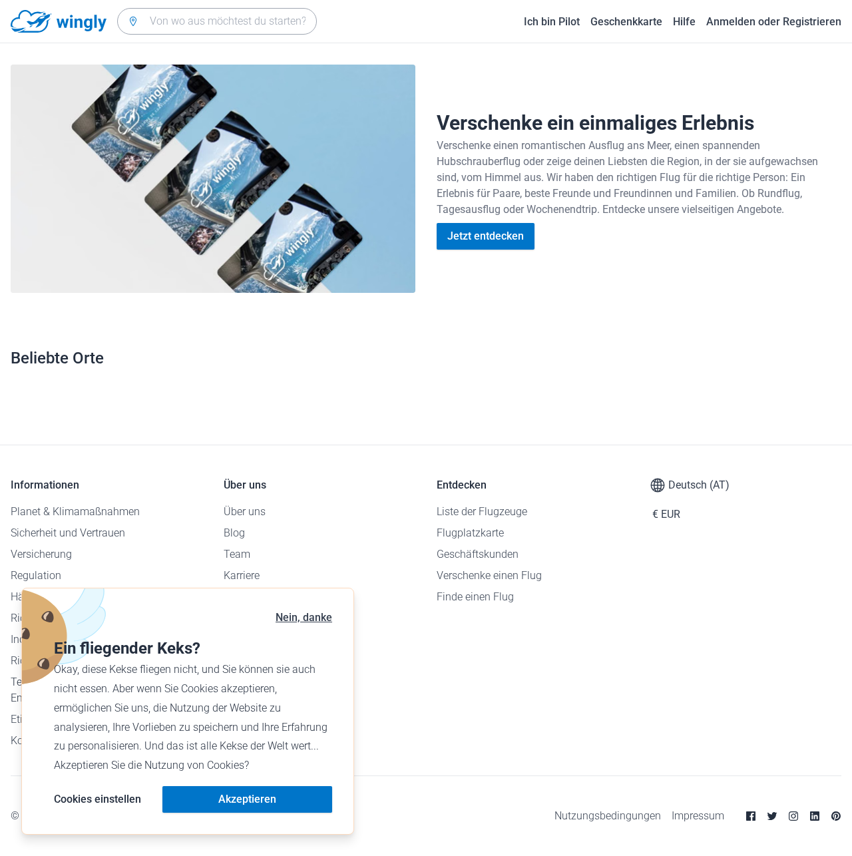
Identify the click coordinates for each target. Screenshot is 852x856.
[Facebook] (751, 816)
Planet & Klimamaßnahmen (75, 511)
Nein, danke (304, 617)
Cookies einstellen (97, 799)
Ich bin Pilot (552, 21)
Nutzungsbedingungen (607, 815)
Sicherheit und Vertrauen (68, 533)
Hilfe (684, 21)
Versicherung (41, 554)
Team (237, 554)
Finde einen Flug (475, 596)
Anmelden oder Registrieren (773, 21)
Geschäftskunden (478, 554)
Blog (234, 533)
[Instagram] (793, 816)
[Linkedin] (814, 816)
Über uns (245, 511)
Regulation (36, 575)
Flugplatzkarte (470, 533)
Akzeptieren (247, 799)
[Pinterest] (836, 816)
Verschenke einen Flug (489, 575)
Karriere (242, 575)
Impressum (698, 815)
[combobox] (217, 21)
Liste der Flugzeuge (482, 511)
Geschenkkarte (626, 21)
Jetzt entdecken (485, 236)
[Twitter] (772, 816)
